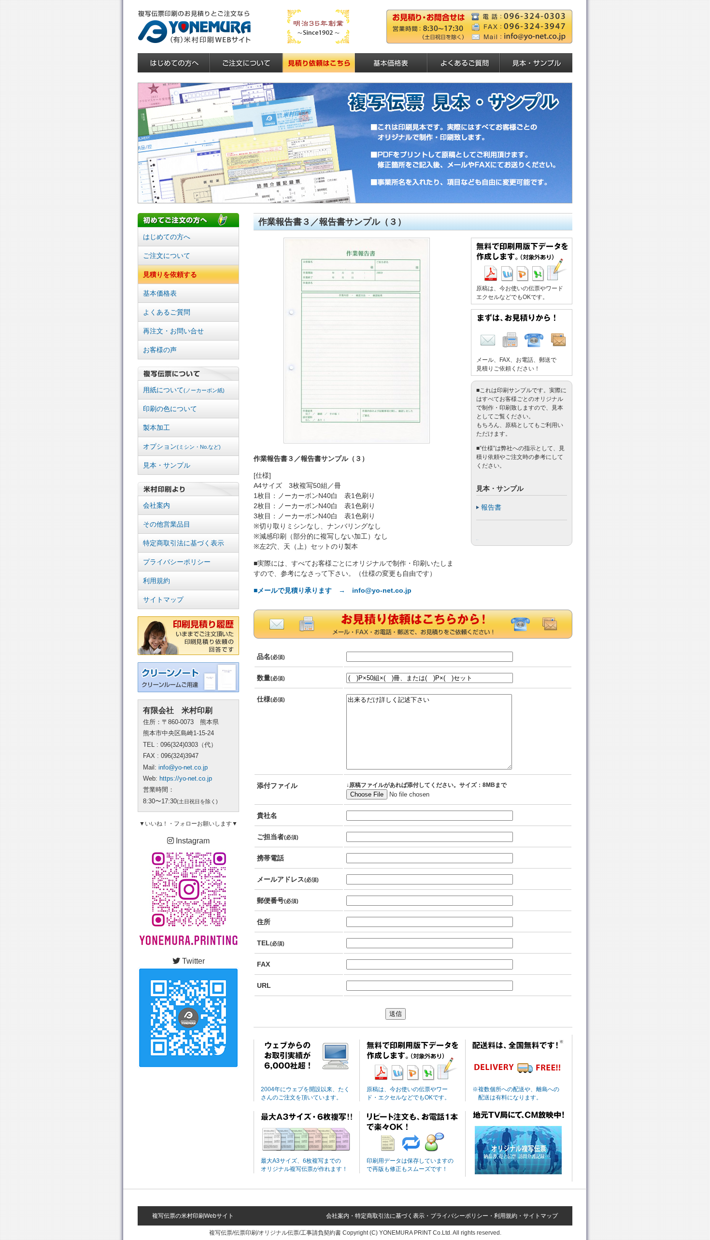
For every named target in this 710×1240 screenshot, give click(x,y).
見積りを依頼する (170, 274)
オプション (182, 446)
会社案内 (156, 505)
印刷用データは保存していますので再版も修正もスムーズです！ (410, 1164)
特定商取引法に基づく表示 (183, 543)
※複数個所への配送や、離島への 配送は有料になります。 (515, 1093)
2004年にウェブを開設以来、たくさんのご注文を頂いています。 (305, 1093)
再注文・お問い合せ (173, 331)
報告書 (491, 507)
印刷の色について (170, 409)
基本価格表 (160, 293)
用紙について (184, 390)
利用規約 (156, 580)
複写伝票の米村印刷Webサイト (193, 1215)
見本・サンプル (166, 465)
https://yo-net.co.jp (185, 778)
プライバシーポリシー (177, 562)
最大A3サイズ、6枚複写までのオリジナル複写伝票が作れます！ (304, 1164)
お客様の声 (160, 350)
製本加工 (156, 427)
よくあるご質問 (166, 312)
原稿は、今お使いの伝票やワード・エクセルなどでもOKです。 (408, 1093)
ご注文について (166, 255)
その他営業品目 (166, 524)
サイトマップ (163, 599)
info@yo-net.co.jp (183, 767)
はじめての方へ (166, 237)
